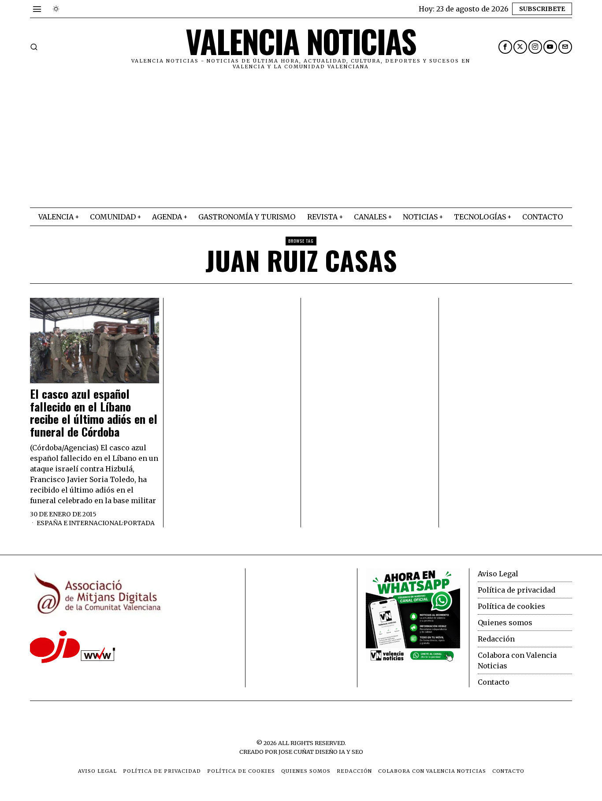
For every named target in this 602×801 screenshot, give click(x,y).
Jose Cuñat (296, 751)
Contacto (493, 682)
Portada (139, 523)
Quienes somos (505, 622)
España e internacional (80, 523)
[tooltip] (505, 47)
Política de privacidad (516, 590)
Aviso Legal (498, 573)
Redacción (496, 638)
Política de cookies (511, 606)
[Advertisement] (301, 141)
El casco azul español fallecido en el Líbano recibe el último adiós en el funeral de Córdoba (93, 413)
